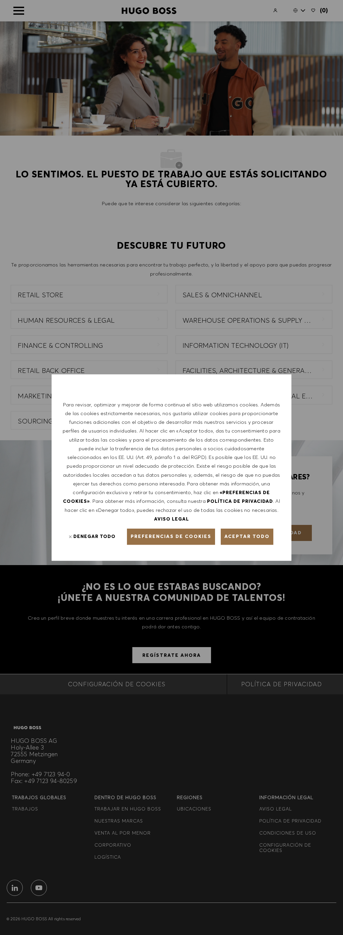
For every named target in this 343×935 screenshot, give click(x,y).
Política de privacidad (240, 501)
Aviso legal (171, 519)
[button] (171, 537)
